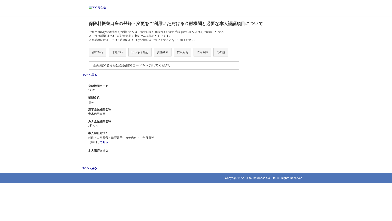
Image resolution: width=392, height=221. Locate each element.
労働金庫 (162, 52)
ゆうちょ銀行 (140, 52)
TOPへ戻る (89, 74)
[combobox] (164, 65)
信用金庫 (202, 52)
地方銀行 (117, 52)
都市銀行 (97, 52)
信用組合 (182, 52)
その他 (220, 52)
